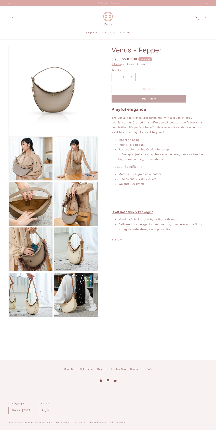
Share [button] (118, 239)
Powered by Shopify (42, 422)
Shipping (116, 64)
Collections (86, 369)
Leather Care (119, 369)
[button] (12, 18)
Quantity (116, 70)
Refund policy (62, 422)
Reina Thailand (24, 422)
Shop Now (70, 369)
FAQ (149, 369)
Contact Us (136, 369)
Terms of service (98, 422)
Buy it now (148, 98)
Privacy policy (80, 422)
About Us (102, 369)
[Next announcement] (206, 3)
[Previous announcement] (9, 3)
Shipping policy (117, 422)
